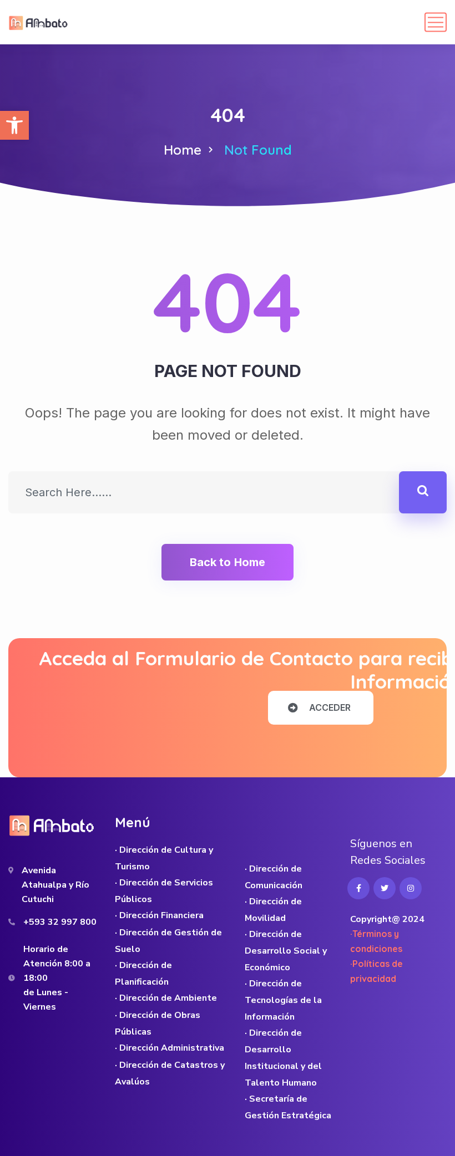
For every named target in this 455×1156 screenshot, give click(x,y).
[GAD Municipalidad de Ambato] (39, 22)
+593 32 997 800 (60, 922)
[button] (14, 125)
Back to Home (227, 562)
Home (182, 149)
